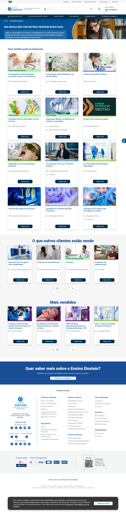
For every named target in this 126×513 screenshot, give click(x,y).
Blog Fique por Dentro (48, 417)
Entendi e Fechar (103, 503)
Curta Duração (73, 420)
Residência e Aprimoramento (78, 412)
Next (72, 288)
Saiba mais (25, 92)
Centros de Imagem (74, 438)
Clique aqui (99, 459)
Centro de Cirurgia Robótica (77, 443)
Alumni (43, 427)
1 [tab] (57, 288)
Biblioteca (44, 409)
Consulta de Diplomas (102, 421)
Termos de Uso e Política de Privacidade (63, 479)
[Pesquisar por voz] (45, 9)
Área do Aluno (76, 1)
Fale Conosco (104, 1)
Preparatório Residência (76, 409)
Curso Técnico (73, 403)
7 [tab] (67, 288)
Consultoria (99, 401)
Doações (66, 1)
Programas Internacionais (50, 439)
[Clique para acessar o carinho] (99, 9)
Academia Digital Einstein (76, 429)
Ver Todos (98, 406)
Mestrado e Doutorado (75, 417)
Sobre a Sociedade (47, 401)
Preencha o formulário (63, 378)
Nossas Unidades (47, 406)
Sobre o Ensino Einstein (49, 403)
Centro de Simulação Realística (78, 441)
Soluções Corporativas (102, 403)
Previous (54, 288)
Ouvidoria (115, 1)
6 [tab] (66, 288)
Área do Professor (90, 1)
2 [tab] (59, 288)
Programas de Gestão (75, 423)
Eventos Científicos (74, 426)
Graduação (71, 406)
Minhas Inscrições (101, 424)
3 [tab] (60, 288)
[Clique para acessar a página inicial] (24, 11)
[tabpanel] (20, 264)
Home (6, 21)
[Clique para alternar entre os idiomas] (12, 1)
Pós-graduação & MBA (75, 415)
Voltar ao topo (64, 390)
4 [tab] (62, 288)
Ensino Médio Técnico (75, 401)
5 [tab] (64, 288)
